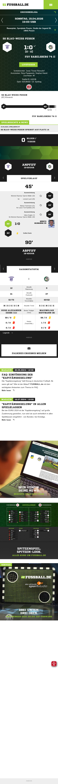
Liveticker (28, 65)
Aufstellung (54, 178)
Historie (3, 269)
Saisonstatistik (29, 269)
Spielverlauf (29, 178)
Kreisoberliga (29, 12)
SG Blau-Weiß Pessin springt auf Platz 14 (25, 130)
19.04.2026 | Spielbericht (10, 127)
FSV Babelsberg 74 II (40, 56)
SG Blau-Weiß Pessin (19, 38)
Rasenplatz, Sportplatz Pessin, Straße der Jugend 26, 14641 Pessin (29, 29)
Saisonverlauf (54, 269)
